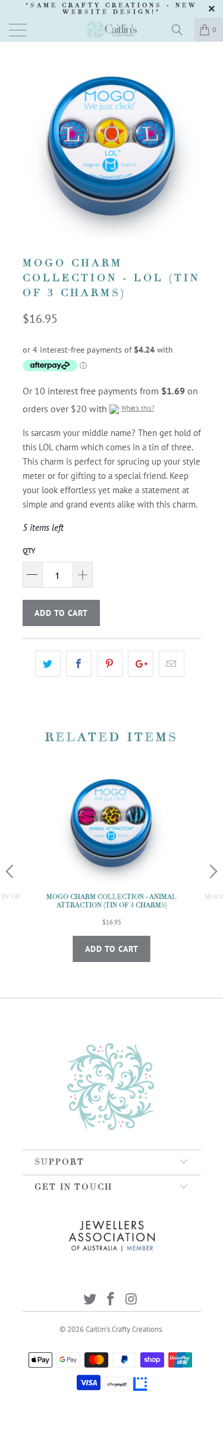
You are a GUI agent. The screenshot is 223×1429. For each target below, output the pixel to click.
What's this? (138, 408)
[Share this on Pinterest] (110, 663)
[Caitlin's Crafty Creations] (112, 30)
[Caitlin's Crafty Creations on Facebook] (111, 1300)
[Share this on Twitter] (48, 663)
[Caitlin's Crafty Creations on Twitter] (90, 1300)
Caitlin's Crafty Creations (124, 1329)
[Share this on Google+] (140, 663)
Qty (29, 551)
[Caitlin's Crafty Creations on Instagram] (131, 1300)
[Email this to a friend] (171, 663)
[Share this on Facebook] (79, 663)
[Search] (181, 29)
